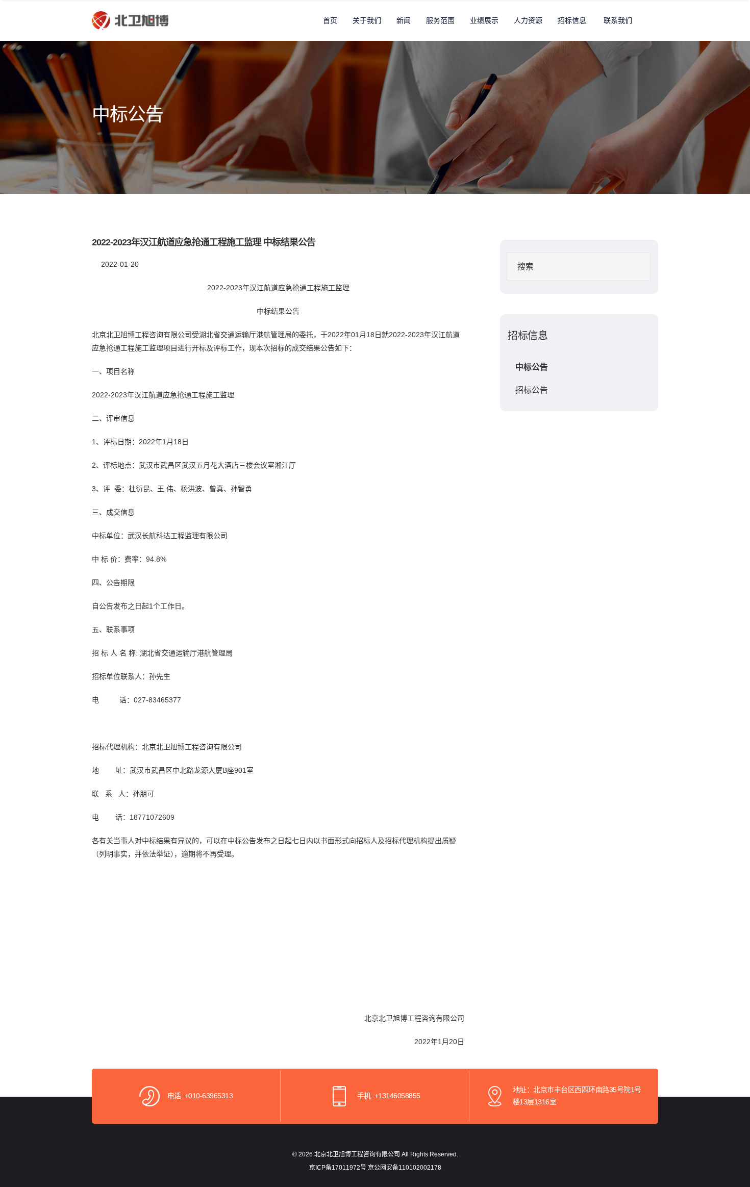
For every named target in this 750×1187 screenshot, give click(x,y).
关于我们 (367, 20)
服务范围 (440, 20)
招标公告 (531, 390)
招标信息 (572, 20)
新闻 (403, 20)
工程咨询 (149, 335)
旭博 (127, 335)
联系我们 (618, 20)
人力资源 (528, 20)
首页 (330, 20)
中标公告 (531, 367)
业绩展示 (484, 20)
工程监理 (184, 536)
